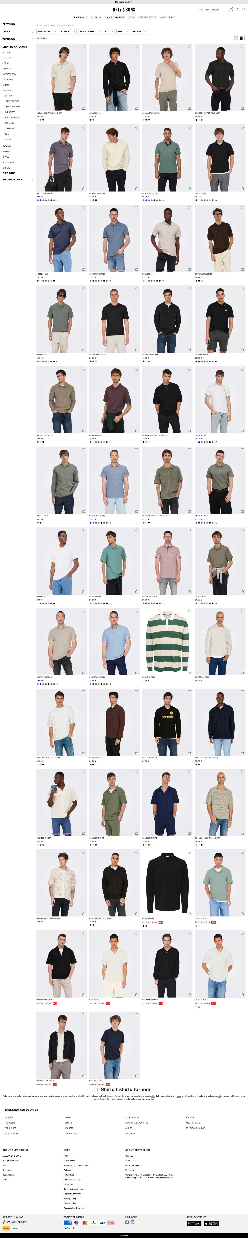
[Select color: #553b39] (90, 764)
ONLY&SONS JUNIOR (195, 1128)
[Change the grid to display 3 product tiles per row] (236, 38)
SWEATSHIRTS (71, 1133)
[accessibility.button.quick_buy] (83, 109)
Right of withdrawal (72, 1193)
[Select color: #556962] (46, 200)
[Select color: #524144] (90, 442)
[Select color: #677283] (90, 281)
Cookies (124, 1235)
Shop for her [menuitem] (167, 17)
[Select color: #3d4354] (40, 845)
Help (67, 1150)
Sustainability (8, 1174)
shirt (153, 1096)
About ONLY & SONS (15, 1150)
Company (129, 1156)
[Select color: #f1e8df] (90, 200)
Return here (69, 1174)
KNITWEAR (130, 1133)
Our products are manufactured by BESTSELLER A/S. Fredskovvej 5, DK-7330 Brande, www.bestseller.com (149, 1176)
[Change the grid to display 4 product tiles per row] (242, 38)
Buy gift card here (10, 1160)
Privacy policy (70, 1198)
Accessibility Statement (74, 1208)
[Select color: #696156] (40, 120)
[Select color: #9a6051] (54, 200)
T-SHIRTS (9, 1117)
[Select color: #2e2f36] (196, 764)
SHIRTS (68, 1122)
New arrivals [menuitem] (80, 17)
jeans (179, 1096)
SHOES (128, 1128)
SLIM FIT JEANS (12, 1133)
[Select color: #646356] (43, 845)
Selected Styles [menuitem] (147, 17)
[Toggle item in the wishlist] (83, 47)
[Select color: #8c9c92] (196, 926)
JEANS (68, 1117)
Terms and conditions (73, 1189)
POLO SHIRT (10, 1128)
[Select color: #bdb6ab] (143, 120)
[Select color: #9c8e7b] (48, 200)
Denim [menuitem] (132, 17)
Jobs (127, 1160)
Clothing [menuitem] (96, 17)
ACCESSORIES (132, 1117)
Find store (129, 1170)
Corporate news (132, 1165)
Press (5, 1165)
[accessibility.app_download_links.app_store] (212, 1223)
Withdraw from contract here (76, 1165)
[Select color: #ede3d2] (37, 845)
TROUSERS (10, 1122)
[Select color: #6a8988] (207, 200)
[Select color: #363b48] (212, 200)
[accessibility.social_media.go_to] (127, 1223)
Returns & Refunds (72, 1179)
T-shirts (62, 25)
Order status (69, 1160)
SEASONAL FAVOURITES (136, 1122)
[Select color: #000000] (43, 120)
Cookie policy (70, 1203)
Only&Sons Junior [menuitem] (115, 17)
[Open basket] (243, 10)
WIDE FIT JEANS (193, 1122)
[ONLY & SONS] (124, 11)
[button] (61, 77)
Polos (70, 25)
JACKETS (69, 1128)
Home (39, 25)
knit (219, 1096)
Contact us (68, 1184)
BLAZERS (190, 1117)
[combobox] (47, 31)
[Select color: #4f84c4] (43, 200)
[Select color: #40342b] (149, 120)
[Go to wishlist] (237, 10)
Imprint (5, 1179)
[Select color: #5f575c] (37, 200)
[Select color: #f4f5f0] (199, 200)
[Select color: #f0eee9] (149, 442)
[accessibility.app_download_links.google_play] (195, 1223)
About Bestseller (137, 1150)
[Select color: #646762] (93, 120)
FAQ (66, 1156)
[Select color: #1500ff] (40, 200)
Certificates (7, 1170)
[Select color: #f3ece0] (37, 120)
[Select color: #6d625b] (201, 200)
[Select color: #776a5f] (93, 200)
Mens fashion (50, 25)
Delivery (67, 1170)
